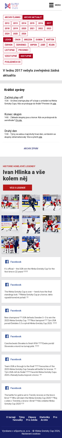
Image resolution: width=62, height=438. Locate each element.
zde (54, 103)
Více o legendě (17, 188)
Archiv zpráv (31, 149)
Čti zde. (18, 120)
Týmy (22, 417)
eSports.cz (19, 431)
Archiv (44, 420)
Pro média (31, 420)
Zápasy (32, 417)
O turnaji (10, 417)
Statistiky (45, 417)
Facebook (16, 262)
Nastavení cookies (31, 433)
